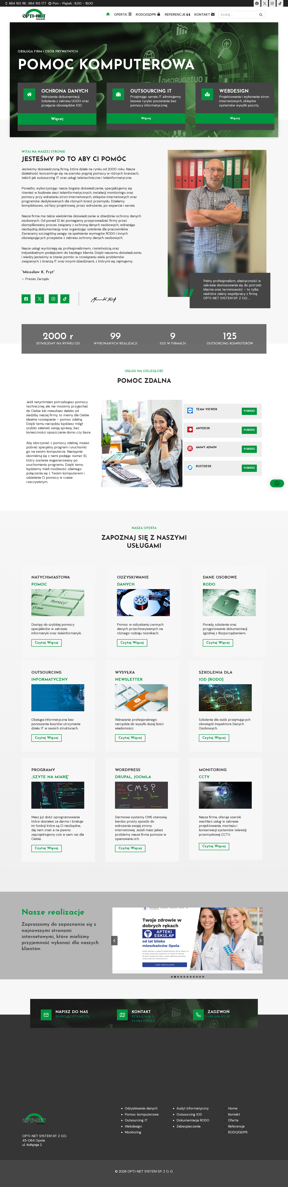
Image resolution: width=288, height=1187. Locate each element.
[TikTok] (280, 3)
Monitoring (133, 1132)
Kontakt (234, 1114)
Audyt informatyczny (193, 1108)
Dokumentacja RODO (193, 1120)
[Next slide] (260, 940)
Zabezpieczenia (188, 1126)
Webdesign (133, 1126)
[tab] (172, 977)
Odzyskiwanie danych (141, 1108)
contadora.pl (156, 1177)
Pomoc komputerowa (141, 1114)
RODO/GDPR (146, 14)
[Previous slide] (114, 940)
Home (232, 1108)
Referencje (236, 1126)
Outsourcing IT (136, 1120)
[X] (264, 3)
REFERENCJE (175, 14)
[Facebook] (257, 3)
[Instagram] (272, 3)
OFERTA (120, 14)
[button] (277, 483)
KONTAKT (202, 14)
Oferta (233, 1120)
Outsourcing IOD (189, 1114)
